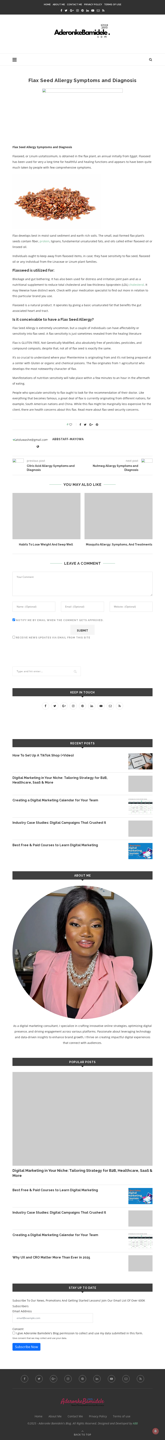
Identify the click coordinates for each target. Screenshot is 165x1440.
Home (47, 4)
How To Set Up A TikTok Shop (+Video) (43, 755)
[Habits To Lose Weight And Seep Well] (45, 516)
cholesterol (136, 285)
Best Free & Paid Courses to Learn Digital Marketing (55, 845)
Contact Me (74, 4)
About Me (59, 4)
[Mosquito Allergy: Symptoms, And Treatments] (119, 516)
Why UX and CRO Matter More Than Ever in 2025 (51, 1257)
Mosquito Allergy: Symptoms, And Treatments (119, 544)
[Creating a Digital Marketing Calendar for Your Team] (140, 806)
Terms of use (112, 4)
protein (45, 241)
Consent (18, 1329)
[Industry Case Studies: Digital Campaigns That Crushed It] (140, 829)
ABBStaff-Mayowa (68, 439)
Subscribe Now (26, 1347)
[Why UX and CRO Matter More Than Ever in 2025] (140, 1263)
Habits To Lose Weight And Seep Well (46, 544)
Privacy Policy (93, 4)
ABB (135, 1423)
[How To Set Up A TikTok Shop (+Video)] (140, 761)
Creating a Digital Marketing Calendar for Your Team (55, 800)
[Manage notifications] (155, 1431)
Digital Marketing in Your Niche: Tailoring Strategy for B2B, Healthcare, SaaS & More (59, 780)
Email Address (22, 1311)
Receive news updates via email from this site (52, 637)
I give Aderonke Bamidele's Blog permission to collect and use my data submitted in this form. (79, 1333)
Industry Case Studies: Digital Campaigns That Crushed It (59, 823)
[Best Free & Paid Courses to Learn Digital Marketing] (140, 851)
